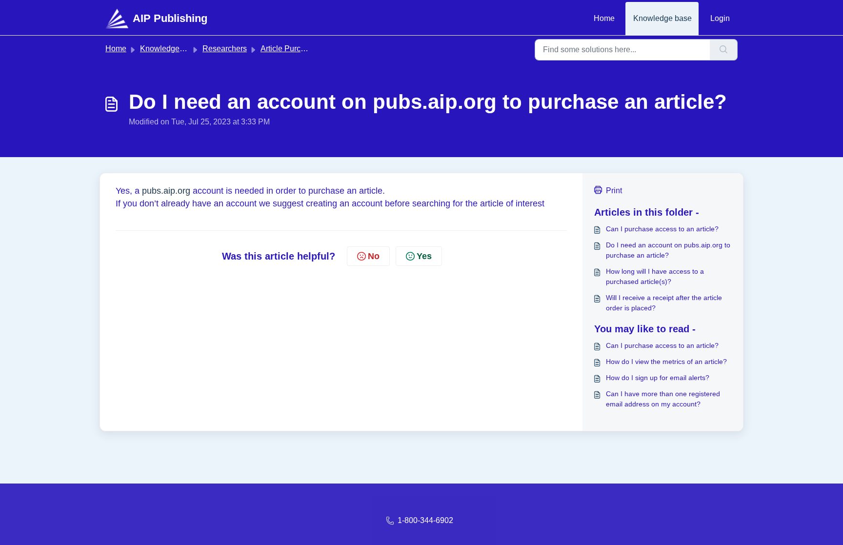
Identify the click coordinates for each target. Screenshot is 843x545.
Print (614, 190)
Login (720, 18)
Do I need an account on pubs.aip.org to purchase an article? (668, 250)
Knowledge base (662, 18)
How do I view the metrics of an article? (666, 361)
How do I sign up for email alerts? (657, 378)
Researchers (224, 48)
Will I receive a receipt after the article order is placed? (664, 303)
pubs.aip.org (166, 191)
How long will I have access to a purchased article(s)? (655, 276)
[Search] (724, 50)
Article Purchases (291, 48)
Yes (424, 256)
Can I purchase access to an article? (662, 229)
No (374, 256)
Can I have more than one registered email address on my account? (663, 399)
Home (604, 18)
